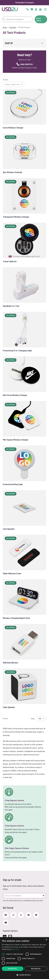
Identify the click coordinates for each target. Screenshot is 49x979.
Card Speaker (9, 529)
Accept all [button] (12, 969)
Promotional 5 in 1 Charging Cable (17, 350)
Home (5, 27)
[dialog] (24, 958)
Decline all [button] (36, 969)
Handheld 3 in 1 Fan (11, 306)
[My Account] (36, 9)
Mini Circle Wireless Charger (15, 395)
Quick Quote (38, 19)
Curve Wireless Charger (13, 127)
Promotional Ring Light (13, 484)
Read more (15, 949)
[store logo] (10, 9)
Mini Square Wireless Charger (15, 439)
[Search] (4, 19)
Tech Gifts (12, 27)
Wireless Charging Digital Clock (16, 618)
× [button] (46, 940)
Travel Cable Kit (10, 261)
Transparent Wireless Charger (16, 216)
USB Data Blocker (10, 662)
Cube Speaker (9, 707)
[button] (24, 974)
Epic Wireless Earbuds (12, 172)
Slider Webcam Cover (12, 573)
